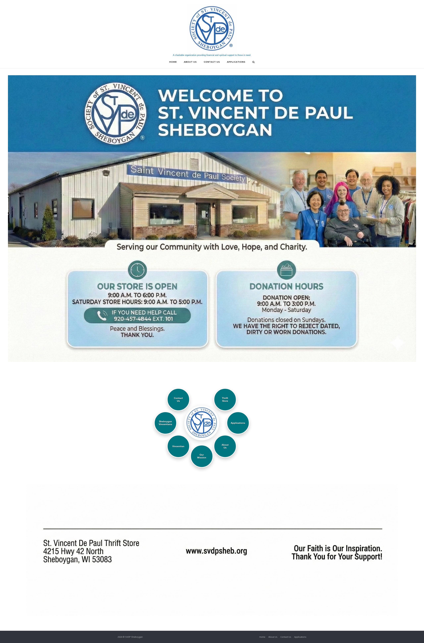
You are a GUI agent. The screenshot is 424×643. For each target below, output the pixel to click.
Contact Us (212, 62)
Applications (236, 62)
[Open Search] (253, 62)
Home (173, 62)
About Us (190, 62)
